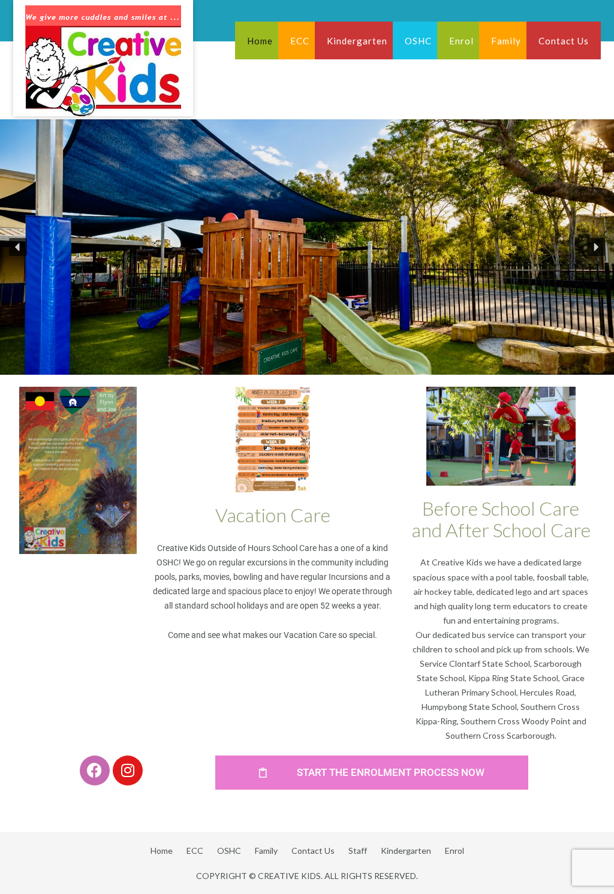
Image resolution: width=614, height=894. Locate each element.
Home (260, 40)
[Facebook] (95, 770)
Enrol (461, 40)
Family (506, 40)
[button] (18, 247)
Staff (357, 850)
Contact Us (563, 40)
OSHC (418, 40)
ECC (299, 40)
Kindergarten (357, 40)
